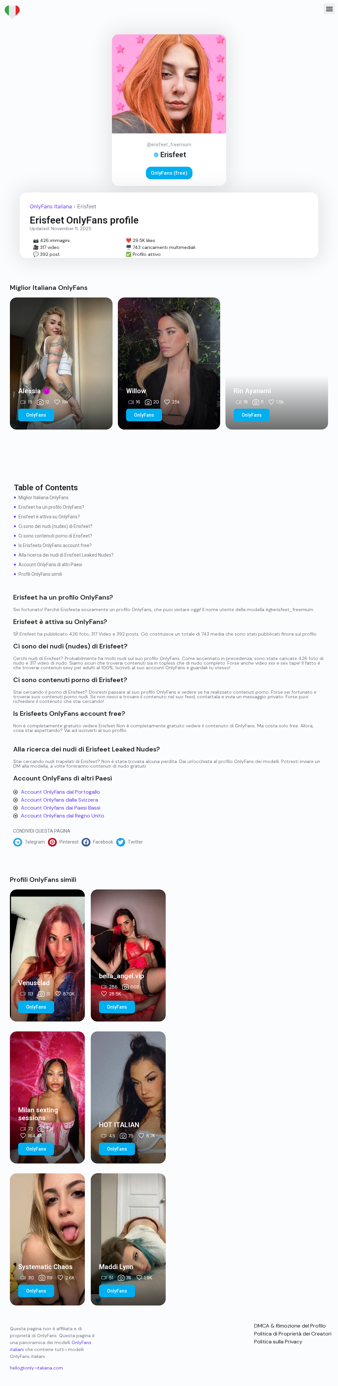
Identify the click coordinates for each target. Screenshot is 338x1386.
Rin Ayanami (252, 391)
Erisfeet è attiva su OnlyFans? (49, 516)
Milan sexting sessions (38, 1114)
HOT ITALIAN (119, 1125)
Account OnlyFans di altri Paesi (50, 564)
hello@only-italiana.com (36, 1368)
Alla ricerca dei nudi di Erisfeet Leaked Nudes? (66, 555)
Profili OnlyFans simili (40, 574)
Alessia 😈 (34, 391)
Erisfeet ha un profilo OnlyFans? (51, 507)
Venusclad (34, 983)
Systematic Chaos (45, 1267)
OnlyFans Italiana (51, 206)
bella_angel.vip (121, 976)
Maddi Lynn (116, 1267)
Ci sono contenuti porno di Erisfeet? (55, 535)
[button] (329, 8)
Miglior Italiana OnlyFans (43, 497)
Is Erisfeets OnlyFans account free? (55, 545)
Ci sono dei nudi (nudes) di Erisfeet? (55, 526)
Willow (136, 391)
